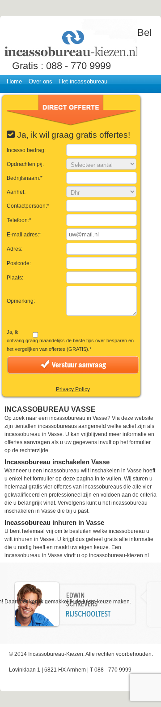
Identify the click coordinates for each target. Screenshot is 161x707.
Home (14, 81)
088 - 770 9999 (78, 65)
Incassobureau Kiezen (70, 39)
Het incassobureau (83, 81)
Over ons (40, 81)
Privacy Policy (73, 389)
